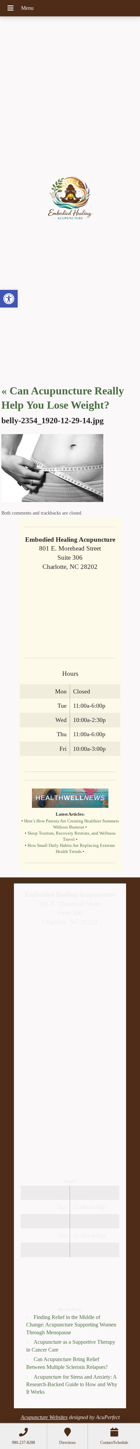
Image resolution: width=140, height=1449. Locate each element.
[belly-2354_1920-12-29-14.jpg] (52, 500)
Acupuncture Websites (44, 1417)
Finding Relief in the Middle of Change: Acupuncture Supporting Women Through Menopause (71, 1324)
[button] (9, 299)
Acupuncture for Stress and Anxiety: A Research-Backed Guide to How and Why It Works (71, 1384)
